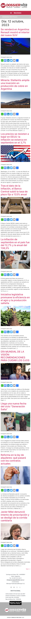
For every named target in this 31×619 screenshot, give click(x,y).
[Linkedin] (11, 587)
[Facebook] (14, 587)
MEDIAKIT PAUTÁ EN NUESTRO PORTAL (15, 603)
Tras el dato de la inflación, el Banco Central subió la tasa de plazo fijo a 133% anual (14, 190)
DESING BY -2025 (15, 617)
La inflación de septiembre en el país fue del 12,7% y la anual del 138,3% (15, 244)
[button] (11, 13)
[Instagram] (17, 587)
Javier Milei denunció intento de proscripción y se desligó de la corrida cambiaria (15, 516)
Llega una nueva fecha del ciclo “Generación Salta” (13, 406)
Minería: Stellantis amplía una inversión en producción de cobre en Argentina (15, 84)
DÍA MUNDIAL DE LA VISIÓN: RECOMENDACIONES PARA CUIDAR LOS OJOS (15, 356)
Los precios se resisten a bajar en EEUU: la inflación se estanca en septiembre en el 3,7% (15, 138)
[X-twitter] (20, 587)
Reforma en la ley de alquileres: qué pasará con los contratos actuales (13, 459)
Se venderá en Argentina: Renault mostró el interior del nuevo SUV (15, 32)
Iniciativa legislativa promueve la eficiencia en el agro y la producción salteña (15, 299)
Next (28, 569)
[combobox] (15, 17)
